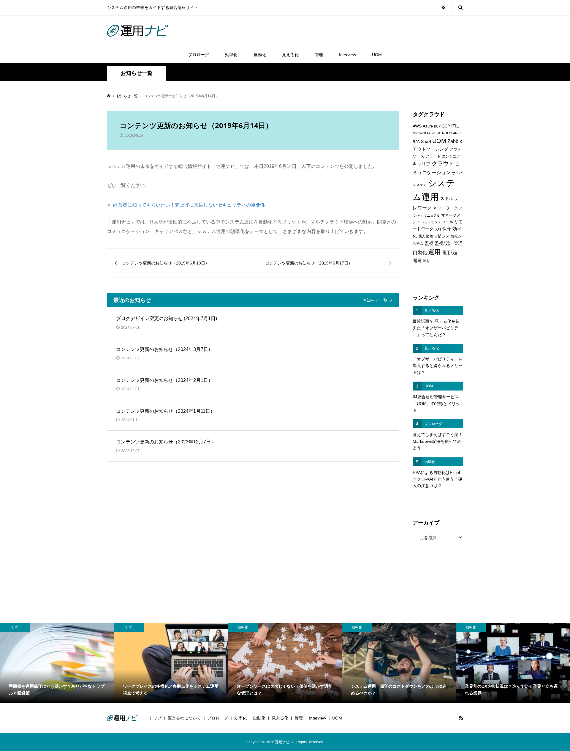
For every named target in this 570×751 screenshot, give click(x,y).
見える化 (290, 54)
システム (420, 185)
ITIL (455, 126)
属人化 (423, 236)
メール (447, 222)
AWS (417, 126)
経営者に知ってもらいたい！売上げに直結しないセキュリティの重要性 (189, 204)
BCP (437, 126)
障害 (426, 261)
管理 (319, 54)
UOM (377, 54)
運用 (434, 251)
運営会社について (184, 718)
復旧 (433, 236)
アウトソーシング (430, 149)
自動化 (260, 54)
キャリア (421, 164)
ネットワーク (445, 208)
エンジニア (451, 156)
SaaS (426, 141)
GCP (446, 126)
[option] (57, 663)
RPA (416, 142)
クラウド (443, 163)
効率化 (231, 54)
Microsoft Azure (424, 133)
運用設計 (451, 252)
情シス (443, 236)
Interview (347, 54)
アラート (433, 156)
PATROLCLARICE (449, 133)
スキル (446, 198)
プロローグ (198, 54)
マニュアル (432, 215)
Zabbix (454, 141)
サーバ (457, 173)
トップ (155, 718)
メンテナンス (431, 222)
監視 (429, 243)
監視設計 (443, 243)
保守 (446, 228)
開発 (417, 260)
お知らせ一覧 (374, 300)
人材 (438, 229)
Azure (428, 126)
